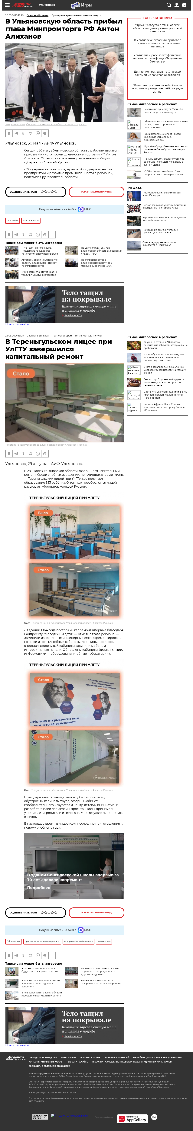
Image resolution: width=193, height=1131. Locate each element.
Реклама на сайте (77, 1062)
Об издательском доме (43, 1057)
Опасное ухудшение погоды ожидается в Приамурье (159, 243)
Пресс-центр (68, 1057)
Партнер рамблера (104, 1117)
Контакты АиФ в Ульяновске (45, 1062)
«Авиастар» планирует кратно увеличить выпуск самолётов (39, 273)
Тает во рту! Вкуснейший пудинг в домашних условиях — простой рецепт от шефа (164, 382)
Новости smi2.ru (17, 324)
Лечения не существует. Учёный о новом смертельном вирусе (163, 110)
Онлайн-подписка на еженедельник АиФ (157, 1057)
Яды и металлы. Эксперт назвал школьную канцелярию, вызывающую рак (162, 136)
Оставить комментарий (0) (96, 192)
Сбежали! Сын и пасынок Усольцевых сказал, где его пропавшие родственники (166, 124)
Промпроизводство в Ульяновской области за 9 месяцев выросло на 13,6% (96, 262)
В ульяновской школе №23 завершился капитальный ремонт (101, 982)
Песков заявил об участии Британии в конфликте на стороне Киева (164, 206)
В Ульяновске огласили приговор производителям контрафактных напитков (157, 43)
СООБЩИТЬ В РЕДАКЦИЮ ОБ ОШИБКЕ (49, 1066)
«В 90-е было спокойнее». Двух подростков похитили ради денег (163, 173)
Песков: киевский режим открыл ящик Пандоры (161, 194)
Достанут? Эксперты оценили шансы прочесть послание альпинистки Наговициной (165, 394)
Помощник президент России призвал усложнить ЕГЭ (160, 231)
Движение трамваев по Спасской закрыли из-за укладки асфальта (157, 73)
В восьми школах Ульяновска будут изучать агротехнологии (39, 970)
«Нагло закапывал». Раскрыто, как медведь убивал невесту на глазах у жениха (165, 369)
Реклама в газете (90, 1057)
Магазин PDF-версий (117, 1057)
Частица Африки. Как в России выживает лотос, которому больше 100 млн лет (164, 407)
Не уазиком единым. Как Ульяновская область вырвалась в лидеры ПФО (101, 250)
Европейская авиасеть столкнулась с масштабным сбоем (164, 218)
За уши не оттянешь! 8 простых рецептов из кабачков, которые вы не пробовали (166, 345)
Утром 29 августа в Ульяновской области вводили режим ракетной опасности (157, 28)
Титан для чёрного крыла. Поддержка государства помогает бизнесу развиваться (39, 250)
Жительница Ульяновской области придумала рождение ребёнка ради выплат (157, 88)
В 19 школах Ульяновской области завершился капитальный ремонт (41, 994)
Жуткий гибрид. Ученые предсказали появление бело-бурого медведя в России (166, 149)
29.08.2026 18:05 (14, 335)
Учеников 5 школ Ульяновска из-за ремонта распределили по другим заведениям (100, 971)
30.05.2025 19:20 (14, 15)
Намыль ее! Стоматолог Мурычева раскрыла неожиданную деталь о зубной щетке (164, 161)
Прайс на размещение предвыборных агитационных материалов (132, 1062)
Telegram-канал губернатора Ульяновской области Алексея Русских (46, 124)
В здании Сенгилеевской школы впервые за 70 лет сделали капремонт (73, 877)
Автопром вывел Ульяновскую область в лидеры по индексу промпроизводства (39, 262)
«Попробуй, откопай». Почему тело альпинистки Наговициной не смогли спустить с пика (164, 357)
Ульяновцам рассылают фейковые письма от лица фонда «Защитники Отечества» (157, 58)
